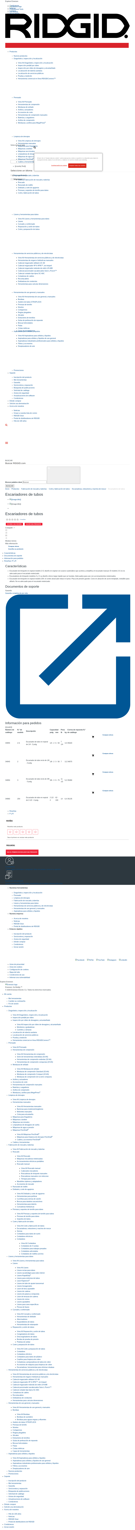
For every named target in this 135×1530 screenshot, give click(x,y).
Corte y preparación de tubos (29, 229)
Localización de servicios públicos (31, 73)
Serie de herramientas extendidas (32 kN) (32, 1057)
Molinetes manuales (24, 1112)
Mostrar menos (10, 541)
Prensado (17, 97)
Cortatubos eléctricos (25, 1236)
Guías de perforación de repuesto (30, 320)
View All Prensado (25, 102)
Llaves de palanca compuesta (28, 1294)
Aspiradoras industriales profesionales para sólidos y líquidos (41, 341)
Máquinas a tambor (25, 149)
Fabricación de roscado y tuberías (26, 175)
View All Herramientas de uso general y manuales (36, 297)
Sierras (19, 1231)
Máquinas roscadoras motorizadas (30, 1159)
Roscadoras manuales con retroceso (35, 1176)
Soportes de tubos (23, 1219)
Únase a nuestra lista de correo (25, 413)
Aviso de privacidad (16, 964)
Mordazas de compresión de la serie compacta (34, 1077)
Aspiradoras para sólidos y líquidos (27, 331)
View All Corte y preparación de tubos (31, 1349)
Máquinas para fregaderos (28, 146)
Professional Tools (16, 9)
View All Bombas (23, 1414)
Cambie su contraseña (16, 1001)
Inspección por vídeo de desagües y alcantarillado (36, 68)
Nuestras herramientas (18, 888)
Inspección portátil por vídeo (28, 65)
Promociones (19, 370)
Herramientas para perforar (27, 1196)
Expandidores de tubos (25, 1322)
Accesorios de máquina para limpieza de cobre (34, 1365)
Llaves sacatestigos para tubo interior (31, 1273)
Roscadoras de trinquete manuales (34, 1173)
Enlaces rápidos (15, 929)
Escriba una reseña (14, 524)
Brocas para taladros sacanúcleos (29, 1201)
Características (9, 553)
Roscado (21, 182)
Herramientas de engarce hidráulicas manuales (35, 260)
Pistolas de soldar (23, 1342)
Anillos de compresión (26, 120)
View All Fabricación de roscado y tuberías (34, 180)
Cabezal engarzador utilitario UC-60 (31, 263)
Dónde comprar (15, 401)
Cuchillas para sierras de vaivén (29, 1199)
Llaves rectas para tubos (26, 1270)
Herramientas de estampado (27, 1324)
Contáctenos (18, 398)
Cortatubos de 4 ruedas (30, 1246)
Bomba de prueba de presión (28, 1339)
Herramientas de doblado (26, 1317)
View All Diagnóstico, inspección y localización (35, 63)
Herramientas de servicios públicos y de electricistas (33, 253)
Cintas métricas (24, 328)
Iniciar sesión (19, 947)
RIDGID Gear (19, 416)
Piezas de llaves (23, 1307)
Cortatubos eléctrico (24, 1354)
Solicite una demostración (19, 403)
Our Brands (13, 12)
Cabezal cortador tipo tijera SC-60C (31, 273)
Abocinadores (22, 1319)
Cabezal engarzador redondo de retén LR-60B (35, 268)
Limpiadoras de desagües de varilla (31, 154)
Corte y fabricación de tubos (28, 193)
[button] (67, 1)
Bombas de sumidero (25, 1417)
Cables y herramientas (26, 162)
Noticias (17, 410)
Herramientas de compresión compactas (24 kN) (35, 1062)
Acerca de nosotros (16, 406)
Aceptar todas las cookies (77, 165)
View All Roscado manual (30, 1168)
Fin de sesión (13, 1004)
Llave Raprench (23, 1281)
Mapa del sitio (14, 972)
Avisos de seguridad (21, 393)
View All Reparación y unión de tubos (31, 1331)
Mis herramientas (20, 380)
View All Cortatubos (28, 1243)
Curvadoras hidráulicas (25, 1207)
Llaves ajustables (23, 1302)
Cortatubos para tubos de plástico (29, 1357)
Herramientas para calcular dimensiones (33, 284)
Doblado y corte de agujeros (28, 188)
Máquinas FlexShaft (26, 159)
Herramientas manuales (27, 143)
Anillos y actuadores (25, 110)
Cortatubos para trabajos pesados (33, 1248)
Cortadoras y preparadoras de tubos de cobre (34, 1362)
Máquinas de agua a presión (28, 156)
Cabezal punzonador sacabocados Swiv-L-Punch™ (37, 271)
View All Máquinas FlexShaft (28, 1134)
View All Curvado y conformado (28, 1314)
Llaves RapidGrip (24, 1275)
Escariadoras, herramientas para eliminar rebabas (35, 1367)
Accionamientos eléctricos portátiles (30, 1161)
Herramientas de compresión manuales (32, 115)
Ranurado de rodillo (25, 185)
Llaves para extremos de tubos (28, 1278)
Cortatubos (21, 1239)
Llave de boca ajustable (26, 1289)
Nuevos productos (20, 56)
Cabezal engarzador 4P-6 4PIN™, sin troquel (35, 265)
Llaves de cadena (23, 1291)
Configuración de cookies (19, 969)
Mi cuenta (7, 994)
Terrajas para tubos (28, 1179)
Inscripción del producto (23, 377)
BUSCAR (9, 486)
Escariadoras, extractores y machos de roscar (34, 1228)
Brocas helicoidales (25, 323)
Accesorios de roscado (25, 1184)
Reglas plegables (24, 312)
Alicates (21, 315)
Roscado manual (23, 1164)
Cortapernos (22, 310)
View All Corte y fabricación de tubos (30, 1226)
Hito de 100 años (20, 421)
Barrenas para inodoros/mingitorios (30, 1109)
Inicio (7, 489)
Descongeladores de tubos (27, 1337)
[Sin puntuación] (13, 519)
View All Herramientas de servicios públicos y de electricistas (41, 258)
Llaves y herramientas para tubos (26, 214)
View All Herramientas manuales (29, 1106)
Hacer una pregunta (33, 524)
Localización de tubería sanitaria (30, 71)
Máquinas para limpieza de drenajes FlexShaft (35, 1137)
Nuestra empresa (16, 914)
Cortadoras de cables (26, 276)
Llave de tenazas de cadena (27, 1296)
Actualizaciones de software (24, 396)
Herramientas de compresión (29, 104)
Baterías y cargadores (26, 117)
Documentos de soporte (13, 556)
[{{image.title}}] (15, 499)
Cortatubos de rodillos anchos (32, 1254)
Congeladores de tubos (25, 1334)
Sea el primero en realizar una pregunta (22, 852)
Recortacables (23, 279)
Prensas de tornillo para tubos (28, 1216)
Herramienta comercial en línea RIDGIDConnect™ (37, 79)
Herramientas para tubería (26, 1204)
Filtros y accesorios (25, 343)
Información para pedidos (13, 558)
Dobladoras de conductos (27, 281)
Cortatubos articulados (29, 1251)
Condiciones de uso (16, 975)
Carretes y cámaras (24, 1030)
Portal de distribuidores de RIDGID (27, 418)
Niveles (21, 307)
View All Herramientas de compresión (31, 1054)
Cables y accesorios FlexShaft (29, 1140)
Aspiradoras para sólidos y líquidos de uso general (37, 338)
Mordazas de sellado (26, 107)
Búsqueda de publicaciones (24, 388)
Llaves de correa (23, 1299)
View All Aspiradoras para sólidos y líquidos (34, 336)
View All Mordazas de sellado (28, 1069)
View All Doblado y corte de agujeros (31, 1194)
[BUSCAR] (63, 475)
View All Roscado (23, 1156)
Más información (11, 543)
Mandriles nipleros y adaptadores (29, 1181)
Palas (20, 325)
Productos (13, 52)
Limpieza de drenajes (22, 136)
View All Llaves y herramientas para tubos (33, 219)
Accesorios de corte (25, 112)
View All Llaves (22, 1268)
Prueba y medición (25, 76)
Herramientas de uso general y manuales (29, 292)
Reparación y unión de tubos (28, 227)
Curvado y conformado (26, 224)
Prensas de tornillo (25, 304)
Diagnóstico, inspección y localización (28, 58)
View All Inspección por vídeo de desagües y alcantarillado (39, 1024)
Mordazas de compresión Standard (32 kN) (33, 1071)
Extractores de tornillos (26, 318)
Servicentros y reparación (23, 385)
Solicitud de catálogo (21, 390)
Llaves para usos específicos (27, 1304)
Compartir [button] (9, 528)
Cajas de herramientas (21, 1451)
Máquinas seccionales (26, 151)
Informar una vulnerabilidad (19, 977)
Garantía (17, 382)
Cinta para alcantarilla (25, 1114)
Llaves (20, 221)
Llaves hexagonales (24, 1286)
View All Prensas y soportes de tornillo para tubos (35, 1214)
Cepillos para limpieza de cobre (29, 1359)
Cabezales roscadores (29, 1171)
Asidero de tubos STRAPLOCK (29, 302)
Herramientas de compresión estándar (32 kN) (34, 1059)
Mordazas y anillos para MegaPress (32, 123)
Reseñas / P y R (10, 561)
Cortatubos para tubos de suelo (28, 1234)
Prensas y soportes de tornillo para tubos (33, 190)
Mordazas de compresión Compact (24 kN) (33, 1074)
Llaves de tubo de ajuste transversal (30, 1283)
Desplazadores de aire (26, 346)
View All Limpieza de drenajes (29, 141)
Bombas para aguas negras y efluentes (31, 1419)
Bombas (21, 299)
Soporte (12, 373)
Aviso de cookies (15, 967)
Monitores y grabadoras (25, 1027)
